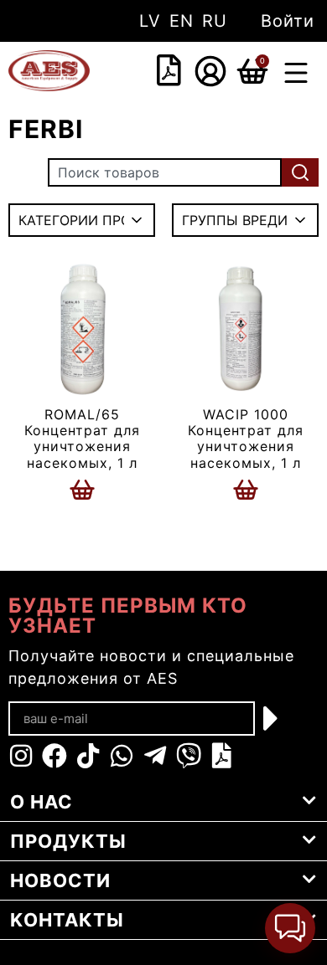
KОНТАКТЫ (67, 920)
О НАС (41, 802)
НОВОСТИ (60, 880)
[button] (296, 75)
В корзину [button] (82, 489)
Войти (287, 21)
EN (181, 21)
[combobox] (143, 72)
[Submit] (271, 718)
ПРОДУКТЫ (68, 841)
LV (150, 21)
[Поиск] (300, 172)
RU (214, 21)
